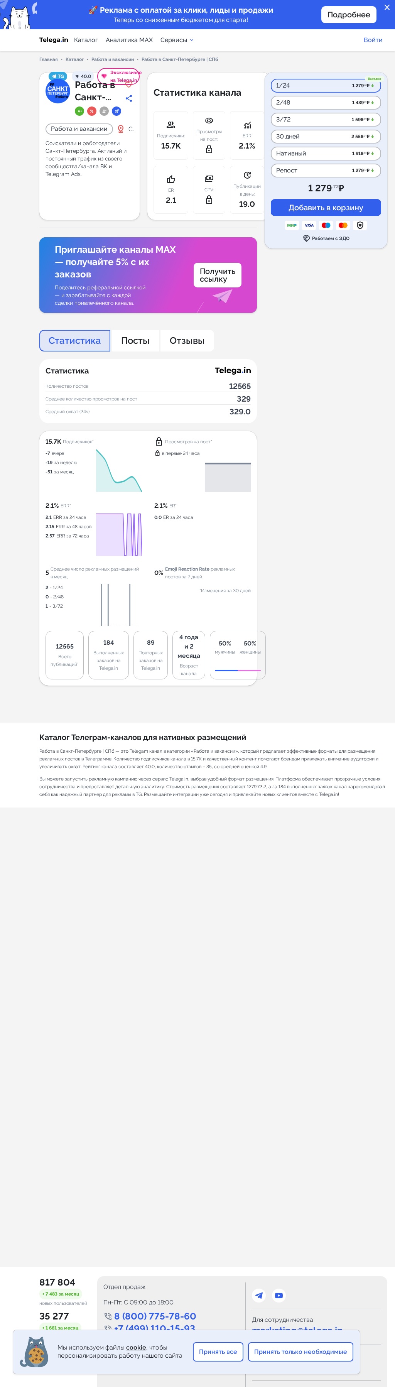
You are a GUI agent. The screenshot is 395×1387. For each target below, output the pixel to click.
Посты (135, 340)
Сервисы (173, 40)
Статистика (75, 340)
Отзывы (187, 340)
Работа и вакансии (112, 59)
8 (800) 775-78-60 (155, 1316)
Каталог (86, 40)
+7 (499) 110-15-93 (154, 1328)
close (387, 7)
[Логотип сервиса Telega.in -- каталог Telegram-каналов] (53, 40)
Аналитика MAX (129, 40)
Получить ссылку (217, 275)
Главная (48, 59)
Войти (373, 40)
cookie (136, 1347)
